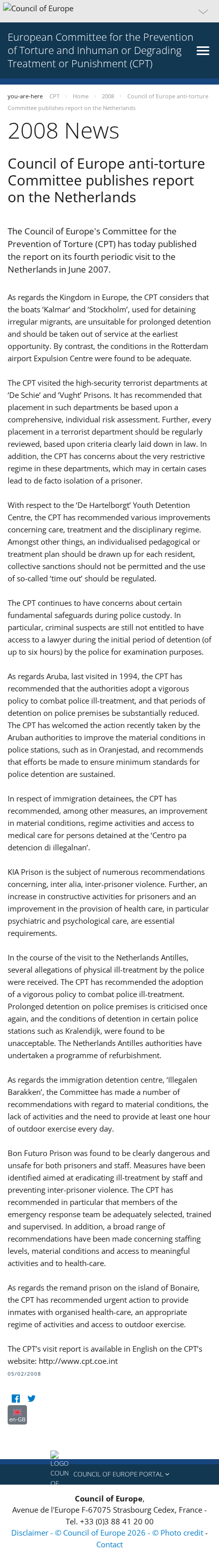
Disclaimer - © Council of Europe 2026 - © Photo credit (108, 1532)
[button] (109, 11)
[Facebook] (15, 1399)
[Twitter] (31, 1399)
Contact (109, 1544)
